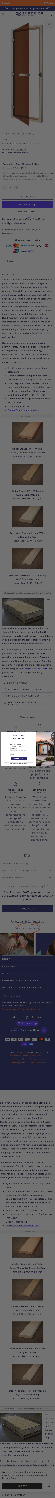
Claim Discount (18, 758)
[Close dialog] (52, 733)
